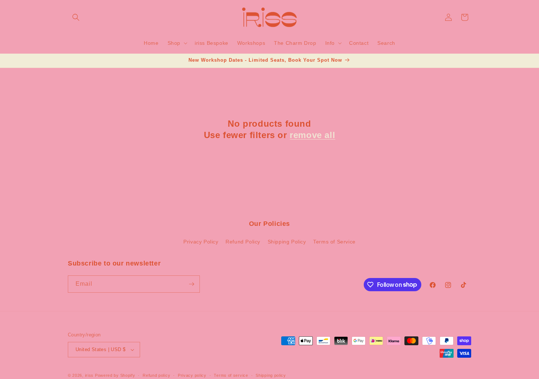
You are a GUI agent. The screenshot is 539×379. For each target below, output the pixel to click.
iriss (89, 375)
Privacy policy (192, 375)
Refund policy (156, 375)
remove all (312, 135)
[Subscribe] (191, 284)
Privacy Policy (200, 242)
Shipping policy (271, 375)
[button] (76, 17)
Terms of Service (334, 242)
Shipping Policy (287, 242)
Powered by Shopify (115, 375)
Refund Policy (242, 242)
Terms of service (231, 375)
